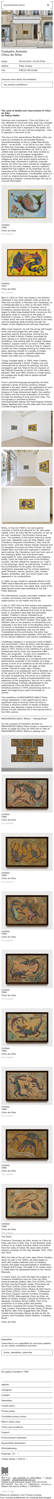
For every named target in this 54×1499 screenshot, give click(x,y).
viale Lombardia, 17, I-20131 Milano (27, 1478)
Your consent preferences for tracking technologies (25, 1497)
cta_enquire (7, 234)
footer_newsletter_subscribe (18, 1352)
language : (6, 1453)
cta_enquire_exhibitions (15, 84)
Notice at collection (10, 1495)
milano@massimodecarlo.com (23, 1480)
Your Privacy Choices (31, 1495)
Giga (12, 1491)
